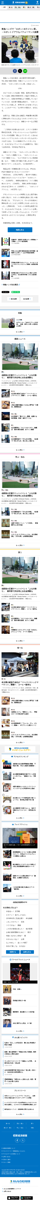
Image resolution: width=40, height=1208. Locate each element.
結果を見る (27, 952)
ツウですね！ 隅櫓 (13, 925)
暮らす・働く (31, 7)
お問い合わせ (6, 1156)
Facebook (17, 1140)
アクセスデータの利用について (11, 1154)
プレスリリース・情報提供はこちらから (14, 1151)
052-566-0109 (10, 81)
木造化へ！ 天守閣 (13, 911)
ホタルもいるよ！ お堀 (15, 939)
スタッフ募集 (6, 1162)
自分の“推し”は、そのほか (15, 946)
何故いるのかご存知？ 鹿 (16, 936)
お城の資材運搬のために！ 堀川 (18, 932)
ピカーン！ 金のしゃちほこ (16, 915)
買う (24, 7)
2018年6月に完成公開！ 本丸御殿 (19, 918)
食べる (11, 7)
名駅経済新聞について (9, 1148)
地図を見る (20, 230)
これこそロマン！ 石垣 (15, 922)
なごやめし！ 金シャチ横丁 (16, 943)
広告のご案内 (6, 1159)
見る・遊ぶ (18, 7)
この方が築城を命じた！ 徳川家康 (19, 929)
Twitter (23, 1140)
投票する (13, 952)
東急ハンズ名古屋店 (10, 285)
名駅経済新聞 (18, 2)
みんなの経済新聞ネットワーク (20, 1181)
